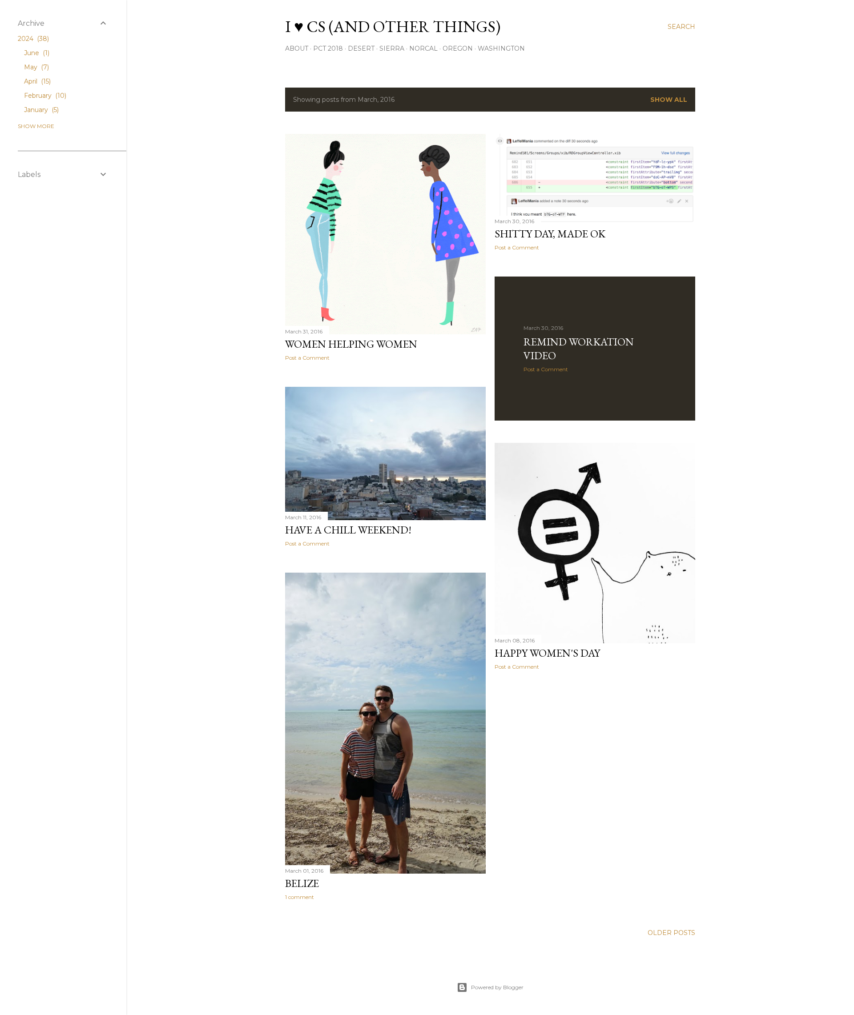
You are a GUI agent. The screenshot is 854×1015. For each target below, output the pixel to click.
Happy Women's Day (547, 653)
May (35, 67)
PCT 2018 (328, 48)
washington (501, 48)
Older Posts (671, 933)
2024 (32, 39)
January (40, 110)
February (44, 96)
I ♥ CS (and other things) (392, 26)
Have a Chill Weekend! (348, 530)
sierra (391, 48)
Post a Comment (307, 357)
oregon (458, 48)
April (36, 81)
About (296, 48)
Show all (668, 100)
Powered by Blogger (497, 987)
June (36, 53)
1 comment (299, 897)
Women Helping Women (351, 344)
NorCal (423, 48)
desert (361, 48)
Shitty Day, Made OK (550, 234)
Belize (302, 883)
